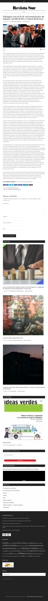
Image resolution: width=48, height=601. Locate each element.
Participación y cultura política (9, 488)
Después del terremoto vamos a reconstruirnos (11, 523)
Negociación (18, 189)
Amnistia (11, 543)
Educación (20, 548)
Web (4, 229)
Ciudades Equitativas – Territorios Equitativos (13, 505)
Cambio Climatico (21, 543)
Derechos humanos (7, 500)
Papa (3, 553)
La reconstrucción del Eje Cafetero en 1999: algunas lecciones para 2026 (16, 520)
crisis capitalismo (25, 545)
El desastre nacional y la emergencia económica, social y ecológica (15, 518)
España (40, 548)
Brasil (14, 543)
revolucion (19, 556)
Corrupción (19, 545)
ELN (38, 548)
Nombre (5, 216)
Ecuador (17, 548)
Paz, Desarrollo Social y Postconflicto (11, 490)
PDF (4, 51)
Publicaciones (6, 507)
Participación (7, 553)
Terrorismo (26, 556)
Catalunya (32, 543)
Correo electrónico (7, 222)
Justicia (10, 551)
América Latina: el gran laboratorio (13, 338)
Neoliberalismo (41, 551)
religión (11, 556)
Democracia (33, 545)
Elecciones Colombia (29, 548)
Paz (11, 553)
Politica (21, 553)
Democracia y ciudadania (8, 502)
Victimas (5, 495)
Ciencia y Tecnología (38, 543)
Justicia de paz (15, 551)
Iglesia (6, 551)
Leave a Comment (26, 21)
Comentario (6, 203)
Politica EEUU (28, 553)
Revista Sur (10, 187)
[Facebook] (9, 534)
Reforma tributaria (6, 556)
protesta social (35, 553)
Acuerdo (5, 543)
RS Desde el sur (15, 187)
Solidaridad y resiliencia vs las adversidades (11, 530)
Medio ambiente (22, 551)
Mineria (27, 551)
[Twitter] (3, 534)
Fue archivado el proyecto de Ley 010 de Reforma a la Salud (20, 469)
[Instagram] (6, 534)
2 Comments (19, 445)
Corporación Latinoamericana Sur (24, 7)
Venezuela (34, 556)
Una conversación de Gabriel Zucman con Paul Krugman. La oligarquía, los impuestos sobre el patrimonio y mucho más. (23, 287)
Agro (9, 543)
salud (23, 556)
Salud (4, 497)
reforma (41, 553)
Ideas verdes (7, 442)
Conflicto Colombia (12, 189)
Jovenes (5, 493)
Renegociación (15, 556)
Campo (28, 543)
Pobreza (16, 553)
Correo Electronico (8, 455)
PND (14, 553)
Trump (30, 556)
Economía (12, 548)
